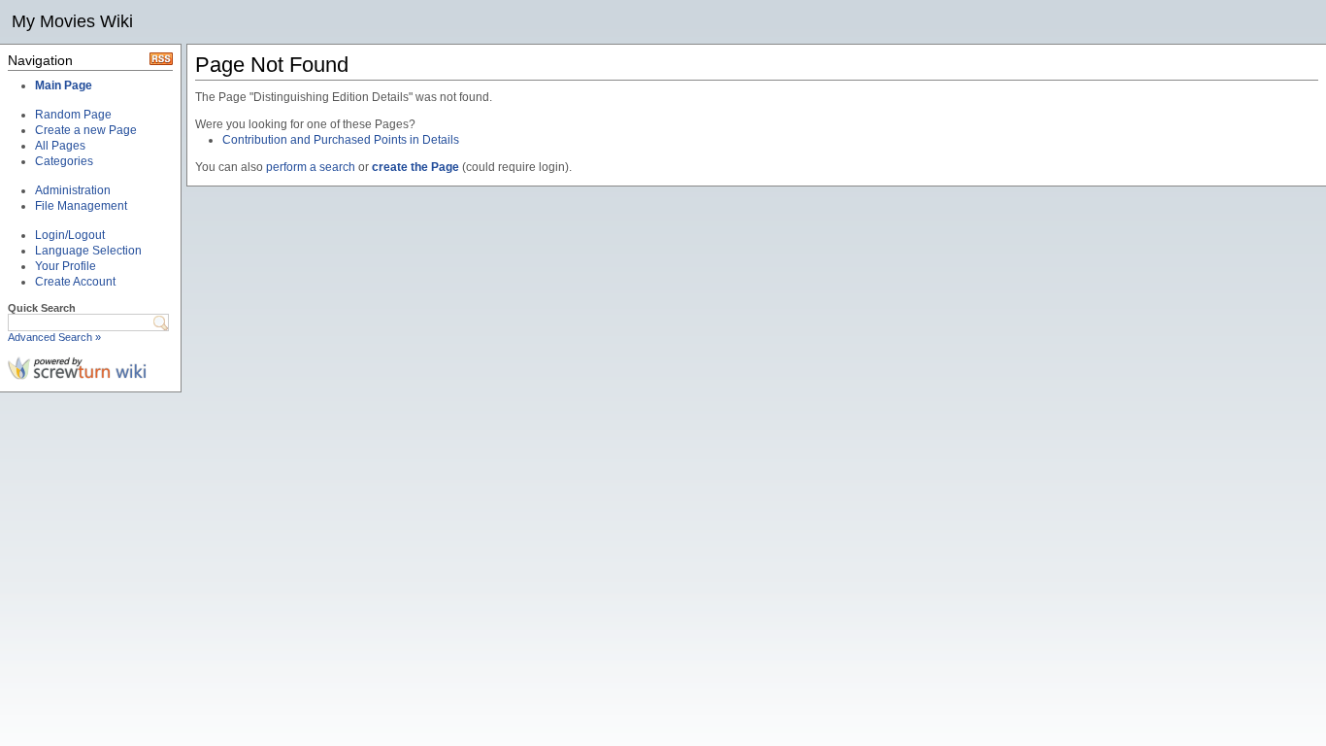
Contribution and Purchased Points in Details (340, 140)
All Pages (60, 146)
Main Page (63, 85)
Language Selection (88, 250)
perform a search (310, 167)
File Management (81, 206)
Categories (64, 161)
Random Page (73, 114)
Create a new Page (86, 130)
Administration (73, 190)
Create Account (75, 281)
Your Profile (65, 266)
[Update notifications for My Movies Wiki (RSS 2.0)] (161, 61)
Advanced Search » (54, 337)
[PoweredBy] (77, 376)
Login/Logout (70, 235)
